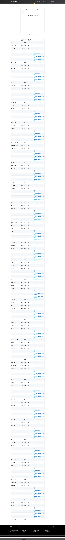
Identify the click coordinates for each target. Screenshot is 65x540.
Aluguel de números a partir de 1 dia (40, 3)
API (37, 1)
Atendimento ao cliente (51, 3)
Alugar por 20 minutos (24, 3)
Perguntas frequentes (47, 531)
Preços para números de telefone (14, 530)
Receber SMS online (41, 1)
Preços (35, 1)
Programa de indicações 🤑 (31, 3)
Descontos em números (13, 531)
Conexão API (23, 531)
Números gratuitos (24, 530)
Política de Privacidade (36, 530)
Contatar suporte (47, 530)
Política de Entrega (35, 531)
